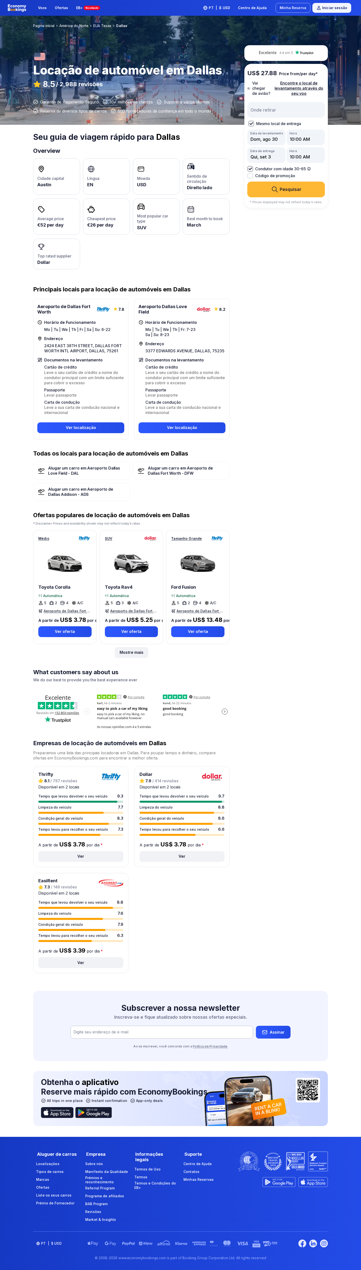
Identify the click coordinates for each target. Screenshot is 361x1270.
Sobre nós (94, 1164)
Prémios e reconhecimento (99, 1180)
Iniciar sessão (334, 8)
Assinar (277, 1032)
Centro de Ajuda (252, 8)
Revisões (93, 1212)
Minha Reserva (293, 8)
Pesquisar (290, 189)
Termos (140, 1177)
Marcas (42, 1179)
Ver (80, 856)
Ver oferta (65, 631)
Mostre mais (131, 652)
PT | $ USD (219, 8)
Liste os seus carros (53, 1195)
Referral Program (100, 1188)
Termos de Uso (147, 1169)
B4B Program (96, 1204)
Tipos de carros (50, 1172)
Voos (42, 8)
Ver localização (81, 427)
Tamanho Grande (186, 538)
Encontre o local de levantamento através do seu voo (299, 88)
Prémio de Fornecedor (55, 1203)
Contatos (191, 1172)
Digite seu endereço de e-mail (100, 1032)
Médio (43, 538)
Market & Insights (100, 1219)
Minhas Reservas (198, 1179)
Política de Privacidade (210, 1046)
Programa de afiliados (104, 1196)
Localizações (47, 1164)
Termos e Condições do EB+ (155, 1185)
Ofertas (61, 8)
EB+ (87, 8)
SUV (108, 538)
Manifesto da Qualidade (106, 1172)
